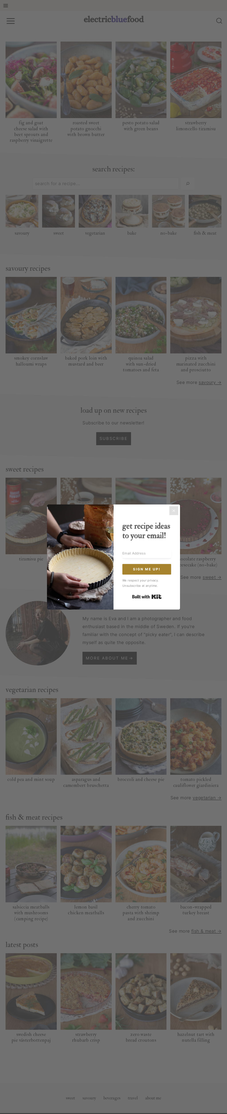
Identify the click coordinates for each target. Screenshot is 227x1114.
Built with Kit (147, 597)
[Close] (173, 510)
